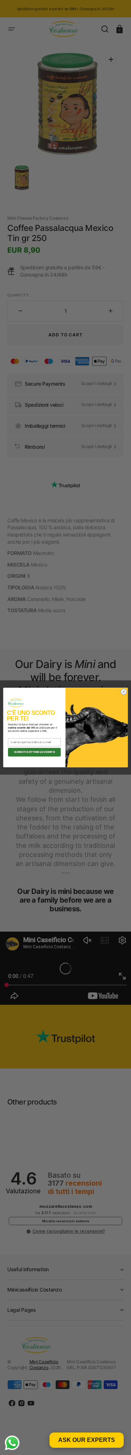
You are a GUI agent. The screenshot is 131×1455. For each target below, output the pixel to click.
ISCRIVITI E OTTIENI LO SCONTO (34, 752)
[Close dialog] (123, 692)
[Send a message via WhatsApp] (12, 1442)
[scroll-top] (115, 1439)
